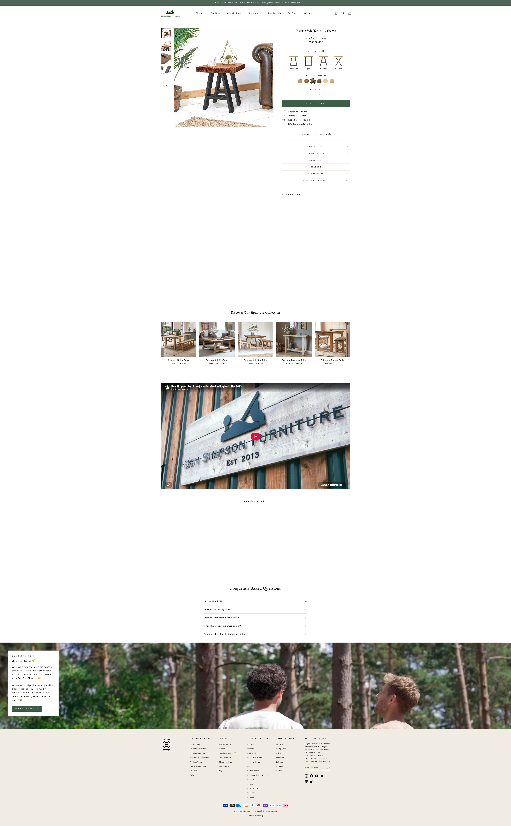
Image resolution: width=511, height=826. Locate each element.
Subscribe (230, 441)
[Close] (302, 375)
